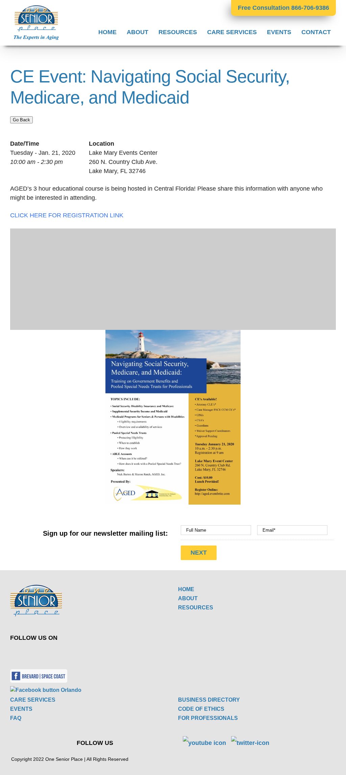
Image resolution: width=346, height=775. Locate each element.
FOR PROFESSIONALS (208, 718)
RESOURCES (195, 607)
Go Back (21, 119)
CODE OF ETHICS (201, 709)
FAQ (15, 718)
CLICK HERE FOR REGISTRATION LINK (66, 215)
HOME (186, 589)
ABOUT (188, 598)
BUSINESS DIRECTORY (209, 700)
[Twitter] (84, 652)
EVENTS (21, 709)
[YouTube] (100, 652)
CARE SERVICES (32, 700)
